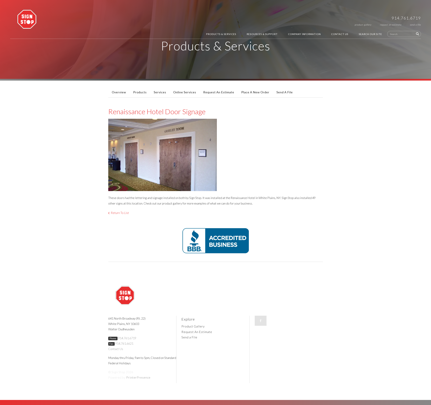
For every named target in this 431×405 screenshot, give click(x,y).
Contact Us (339, 34)
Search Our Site (370, 34)
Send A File (284, 92)
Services (160, 92)
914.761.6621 (124, 343)
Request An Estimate (391, 24)
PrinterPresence (138, 377)
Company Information (304, 34)
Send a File (415, 24)
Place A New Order (255, 92)
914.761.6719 (406, 17)
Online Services (184, 92)
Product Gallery (363, 24)
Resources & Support (262, 34)
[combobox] (404, 34)
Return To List (120, 213)
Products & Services (221, 34)
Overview (119, 92)
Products (140, 92)
